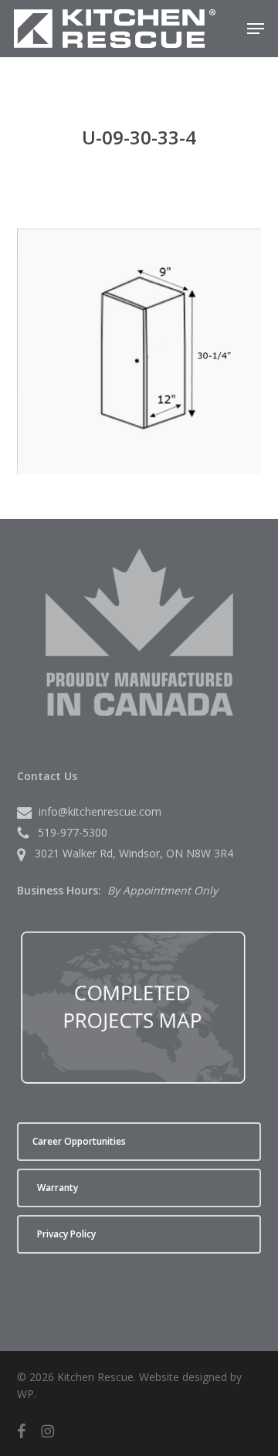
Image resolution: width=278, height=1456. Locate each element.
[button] (255, 28)
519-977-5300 (72, 832)
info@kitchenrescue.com (100, 811)
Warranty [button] (57, 1187)
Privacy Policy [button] (66, 1233)
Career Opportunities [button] (79, 1141)
